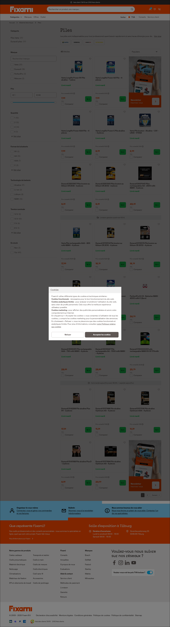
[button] (102, 334)
